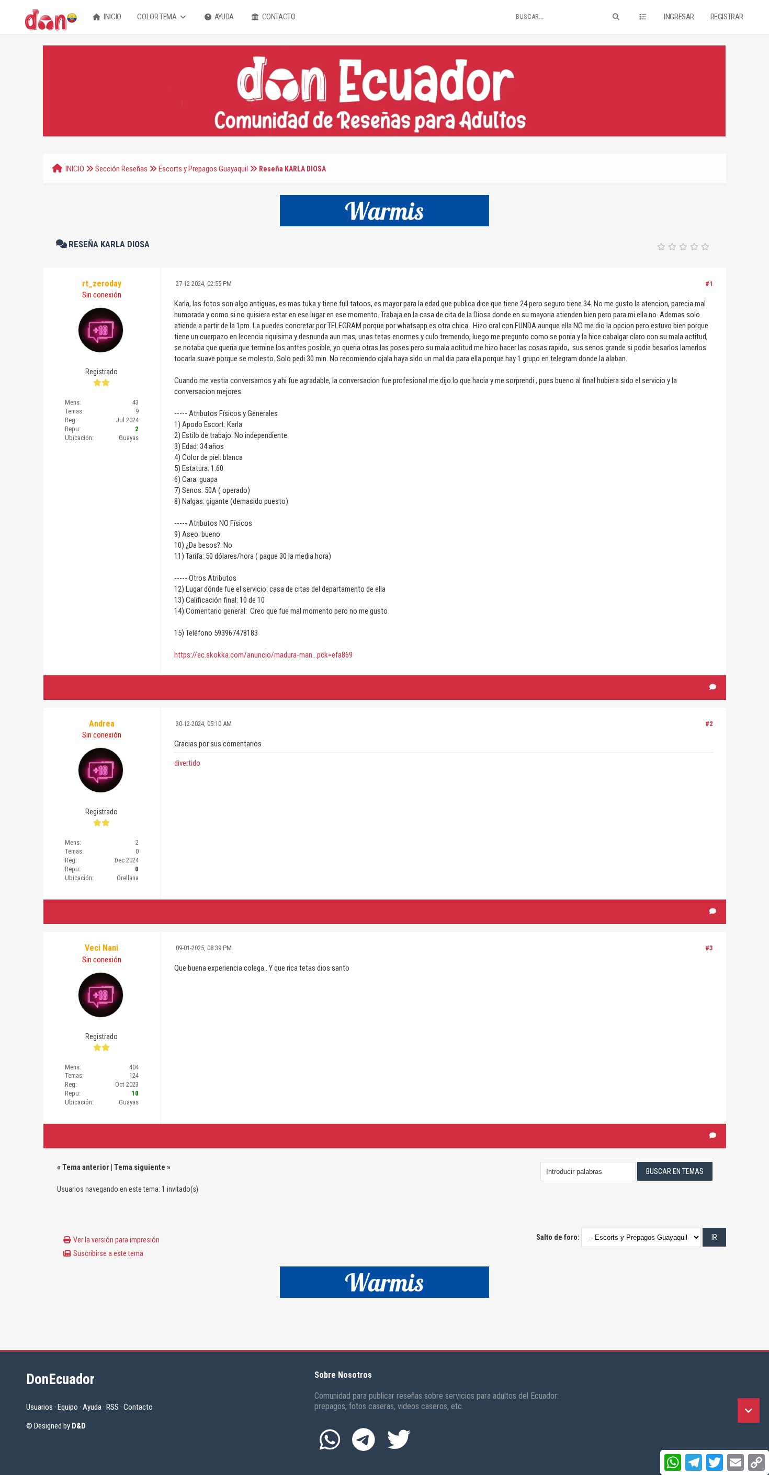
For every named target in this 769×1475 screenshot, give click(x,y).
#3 (709, 948)
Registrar (726, 16)
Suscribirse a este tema (108, 1253)
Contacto (278, 16)
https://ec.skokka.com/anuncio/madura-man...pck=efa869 (263, 655)
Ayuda (223, 16)
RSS (112, 1407)
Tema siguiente (139, 1167)
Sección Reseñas (121, 169)
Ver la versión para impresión (116, 1240)
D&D (79, 1426)
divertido (187, 763)
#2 (709, 724)
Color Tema (157, 16)
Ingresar (679, 16)
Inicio (112, 16)
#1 (709, 283)
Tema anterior (85, 1167)
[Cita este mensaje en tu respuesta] (713, 687)
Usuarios (39, 1407)
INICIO (74, 169)
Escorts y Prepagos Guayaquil (203, 169)
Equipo (68, 1407)
